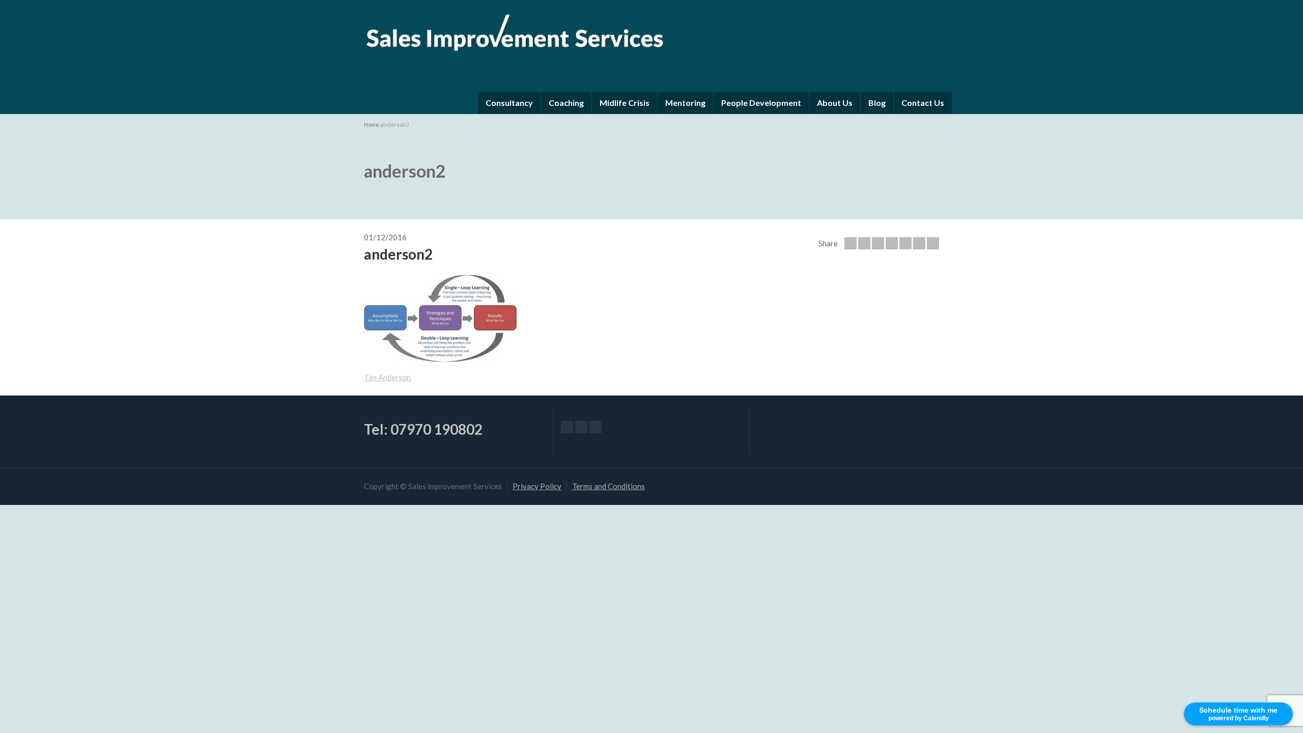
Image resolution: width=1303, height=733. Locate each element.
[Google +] (892, 243)
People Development (761, 102)
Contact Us (922, 102)
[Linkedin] (933, 243)
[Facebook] (878, 243)
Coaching (566, 102)
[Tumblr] (919, 243)
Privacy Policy (537, 486)
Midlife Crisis (624, 102)
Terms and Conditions (608, 486)
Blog (877, 102)
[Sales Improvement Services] (514, 30)
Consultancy (509, 102)
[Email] (850, 243)
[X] (581, 427)
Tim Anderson (387, 377)
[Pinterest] (905, 243)
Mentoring (685, 102)
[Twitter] (864, 243)
